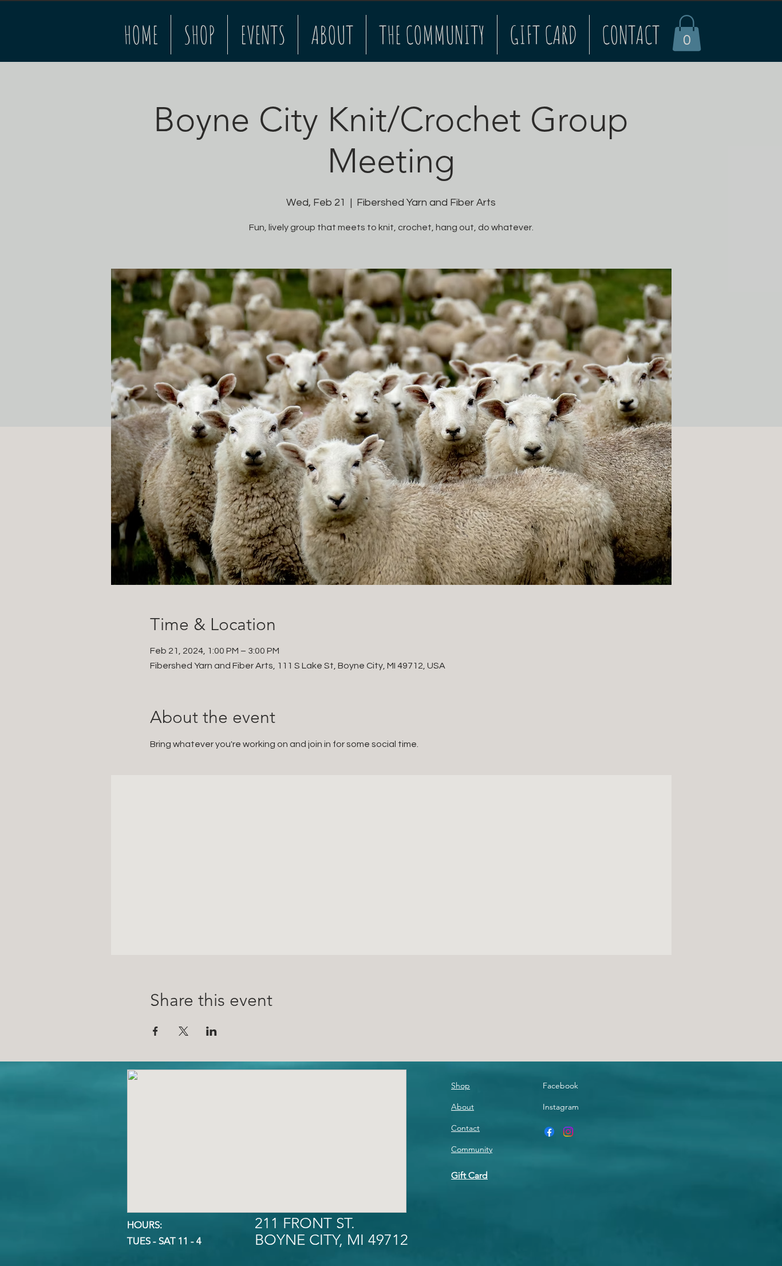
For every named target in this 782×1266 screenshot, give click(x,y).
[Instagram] (568, 1131)
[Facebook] (549, 1131)
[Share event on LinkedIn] (211, 1031)
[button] (687, 33)
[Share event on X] (183, 1031)
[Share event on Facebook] (155, 1031)
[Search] (659, 31)
